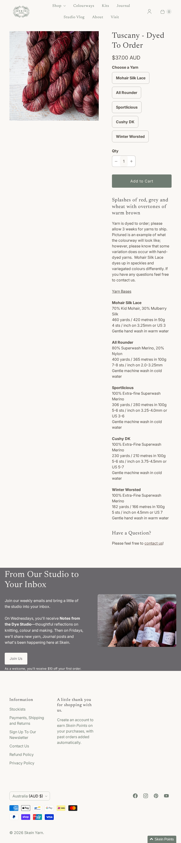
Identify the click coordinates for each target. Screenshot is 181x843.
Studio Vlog (74, 17)
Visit (115, 17)
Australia (27, 796)
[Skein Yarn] (21, 12)
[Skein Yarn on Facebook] (135, 796)
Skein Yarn (33, 832)
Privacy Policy (21, 763)
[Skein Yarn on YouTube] (166, 796)
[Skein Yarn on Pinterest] (156, 796)
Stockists (17, 709)
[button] (162, 839)
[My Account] (149, 11)
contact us (153, 543)
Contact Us (19, 746)
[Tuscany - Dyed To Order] (54, 76)
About (97, 17)
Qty (115, 150)
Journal (123, 6)
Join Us (16, 658)
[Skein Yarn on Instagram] (145, 796)
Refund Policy (21, 754)
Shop (57, 6)
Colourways (83, 6)
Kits (105, 6)
